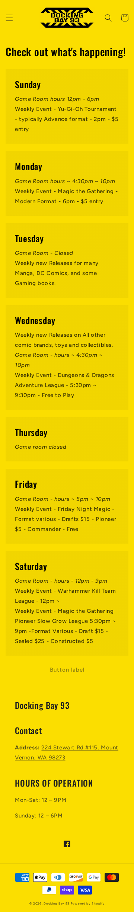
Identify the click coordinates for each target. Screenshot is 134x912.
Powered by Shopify (88, 903)
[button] (9, 18)
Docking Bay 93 (57, 903)
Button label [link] (67, 669)
